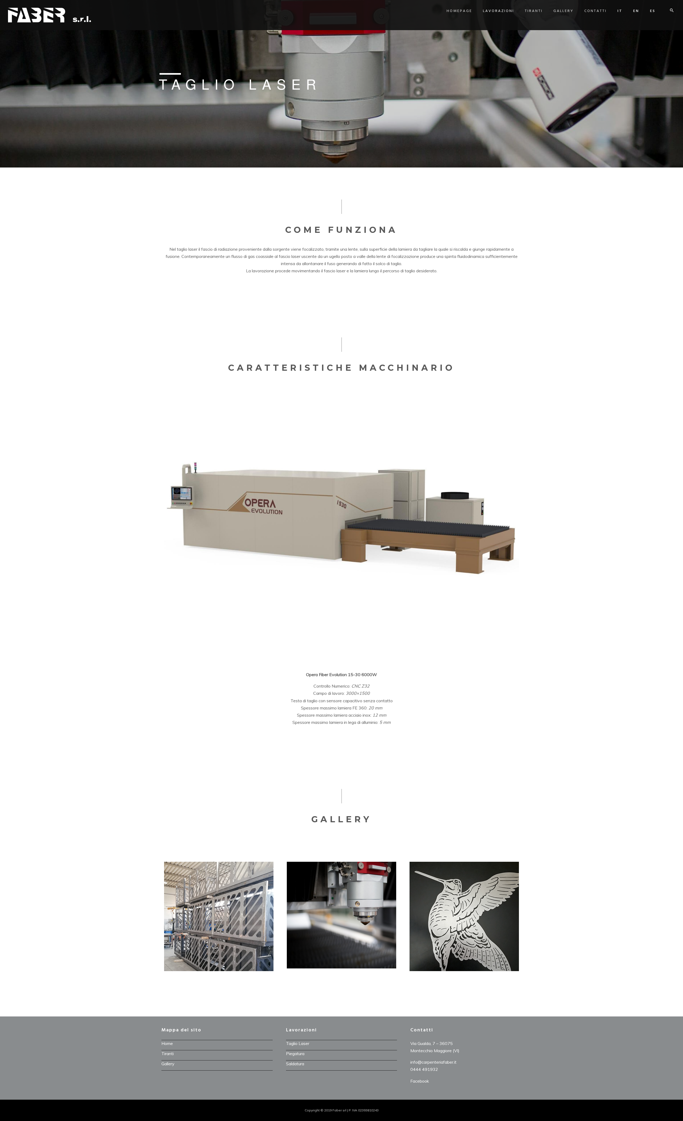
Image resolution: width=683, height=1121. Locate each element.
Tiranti (534, 11)
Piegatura (295, 1053)
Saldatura (295, 1063)
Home (167, 1043)
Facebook (419, 1081)
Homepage (459, 11)
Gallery (563, 11)
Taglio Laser (297, 1043)
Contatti (595, 11)
